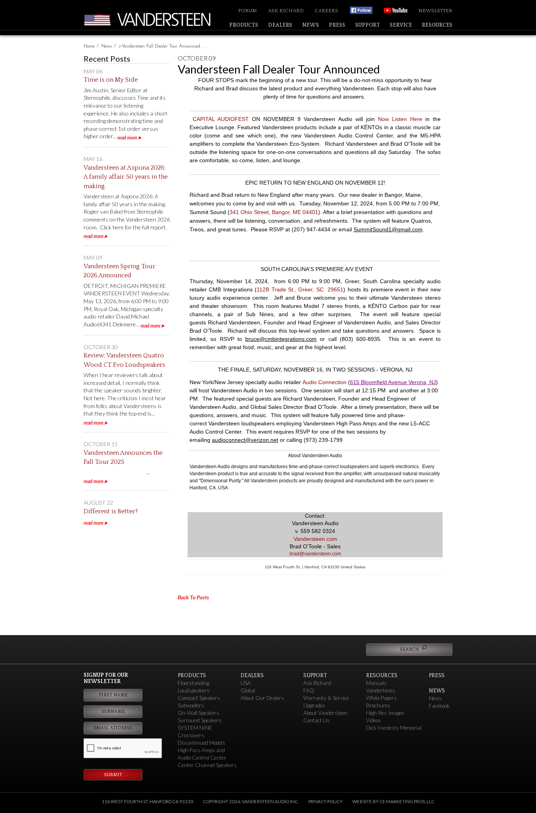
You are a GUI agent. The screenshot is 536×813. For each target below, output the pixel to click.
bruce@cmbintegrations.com (281, 339)
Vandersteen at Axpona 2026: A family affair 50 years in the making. (126, 177)
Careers (326, 10)
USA (246, 683)
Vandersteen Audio (166, 19)
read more (127, 138)
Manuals (376, 683)
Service (401, 25)
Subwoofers (191, 705)
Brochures (378, 705)
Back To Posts (193, 597)
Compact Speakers (199, 698)
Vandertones (380, 690)
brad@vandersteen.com (315, 554)
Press (337, 25)
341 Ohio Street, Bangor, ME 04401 (274, 212)
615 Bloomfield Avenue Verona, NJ (393, 382)
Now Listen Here (400, 119)
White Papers (381, 698)
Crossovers (191, 735)
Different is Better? (111, 511)
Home (89, 46)
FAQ (308, 690)
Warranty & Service (326, 698)
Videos (373, 720)
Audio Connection (324, 382)
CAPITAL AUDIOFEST (221, 119)
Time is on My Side (111, 79)
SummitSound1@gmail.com (388, 229)
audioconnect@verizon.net (245, 440)
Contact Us (316, 720)
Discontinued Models (201, 743)
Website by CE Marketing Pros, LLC (393, 801)
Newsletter (435, 10)
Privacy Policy (325, 801)
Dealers (280, 25)
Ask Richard (286, 10)
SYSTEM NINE (195, 728)
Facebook (439, 706)
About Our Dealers (262, 698)
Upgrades (314, 705)
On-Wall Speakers (198, 713)
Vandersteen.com (315, 539)
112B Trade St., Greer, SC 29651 (300, 289)
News (310, 25)
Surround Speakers (200, 720)
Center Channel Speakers (207, 765)
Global (248, 690)
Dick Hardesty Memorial (393, 728)
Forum (247, 10)
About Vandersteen (325, 713)
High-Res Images (385, 713)
